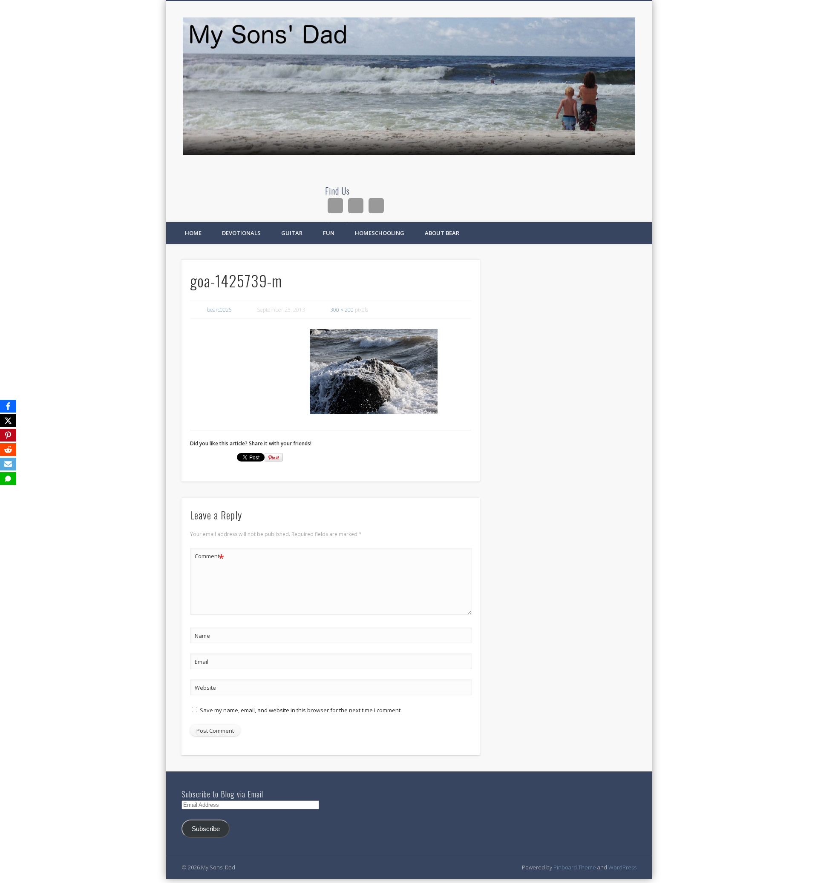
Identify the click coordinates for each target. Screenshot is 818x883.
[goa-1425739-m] (373, 371)
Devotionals (241, 233)
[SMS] (8, 478)
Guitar (291, 233)
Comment (209, 557)
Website (205, 687)
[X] (8, 420)
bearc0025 (219, 309)
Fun (328, 233)
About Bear (442, 233)
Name (202, 635)
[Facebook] (8, 406)
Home (193, 233)
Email (201, 661)
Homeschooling (379, 233)
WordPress (622, 867)
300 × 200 (342, 309)
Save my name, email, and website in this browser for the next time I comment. (301, 710)
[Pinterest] (8, 435)
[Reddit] (8, 449)
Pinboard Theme (574, 867)
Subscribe (206, 829)
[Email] (8, 464)
